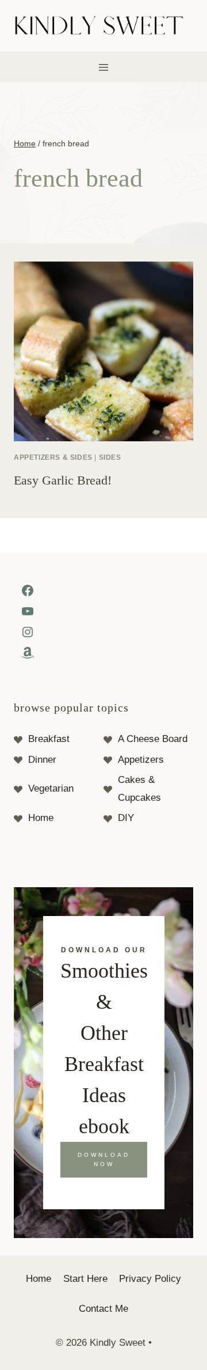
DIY (126, 817)
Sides (110, 457)
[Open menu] (103, 67)
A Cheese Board (152, 738)
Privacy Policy (150, 1278)
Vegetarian (51, 788)
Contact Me (103, 1308)
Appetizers (141, 759)
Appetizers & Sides (53, 457)
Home (40, 817)
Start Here (85, 1278)
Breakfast (49, 738)
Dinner (42, 759)
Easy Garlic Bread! (63, 480)
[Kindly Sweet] (104, 26)
